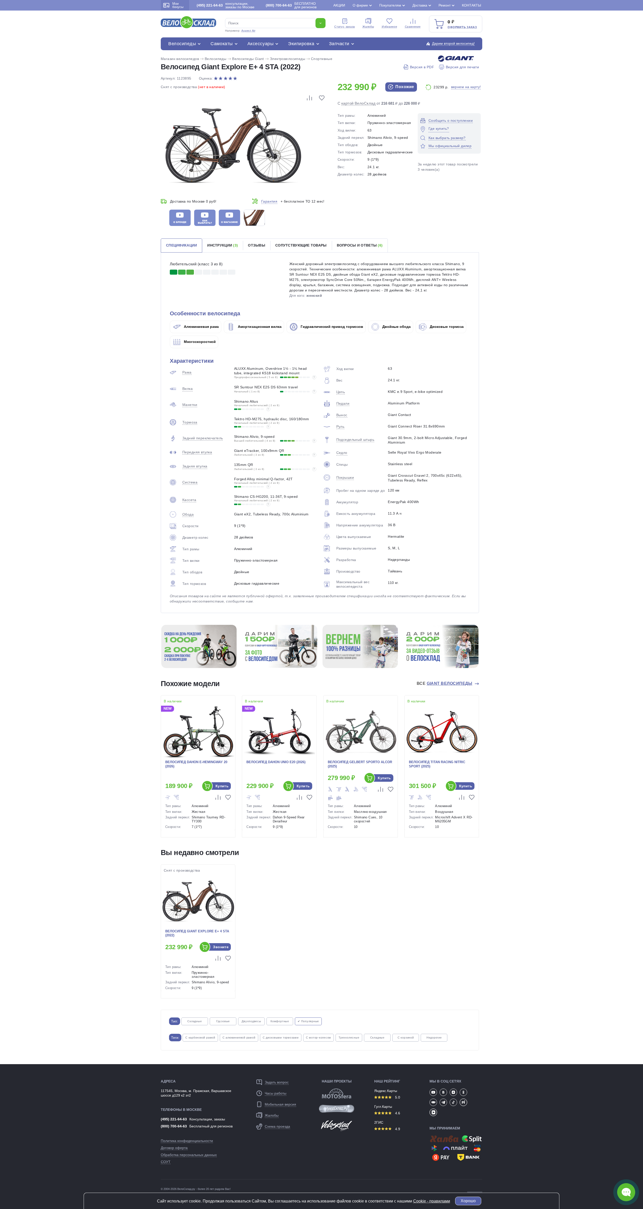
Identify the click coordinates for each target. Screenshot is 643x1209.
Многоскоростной (199, 342)
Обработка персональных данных (189, 1155)
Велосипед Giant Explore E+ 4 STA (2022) (197, 933)
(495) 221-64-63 (174, 1119)
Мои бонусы (177, 5)
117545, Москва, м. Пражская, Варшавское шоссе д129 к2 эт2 (196, 1093)
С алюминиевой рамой (239, 1037)
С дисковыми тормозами (281, 1037)
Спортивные (321, 59)
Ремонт (445, 5)
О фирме (360, 5)
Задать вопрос (277, 1082)
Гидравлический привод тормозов (331, 327)
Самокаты (221, 43)
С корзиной (406, 1037)
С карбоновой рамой (200, 1037)
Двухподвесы (251, 1021)
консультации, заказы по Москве (225, 5)
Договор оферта (174, 1148)
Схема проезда (277, 1126)
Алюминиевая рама (201, 327)
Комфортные (280, 1021)
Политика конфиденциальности (187, 1141)
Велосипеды (182, 43)
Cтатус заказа (344, 26)
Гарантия (269, 201)
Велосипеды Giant (248, 59)
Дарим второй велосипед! (453, 43)
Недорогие (434, 1037)
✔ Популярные (308, 1021)
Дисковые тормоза (446, 327)
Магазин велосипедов (180, 59)
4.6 (397, 1113)
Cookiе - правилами (431, 1201)
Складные (194, 1021)
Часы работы (275, 1093)
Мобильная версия (280, 1104)
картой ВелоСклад (358, 103)
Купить (222, 786)
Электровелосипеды (287, 59)
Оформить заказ (462, 27)
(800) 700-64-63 (174, 1126)
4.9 (397, 1129)
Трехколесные (349, 1037)
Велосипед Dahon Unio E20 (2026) (275, 762)
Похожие (404, 87)
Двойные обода (396, 327)
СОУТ (166, 1162)
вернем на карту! (466, 87)
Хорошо (468, 1201)
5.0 (397, 1097)
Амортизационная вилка (259, 327)
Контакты (471, 5)
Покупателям (390, 5)
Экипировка (301, 43)
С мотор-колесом (318, 1037)
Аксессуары (260, 43)
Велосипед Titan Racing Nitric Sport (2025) (437, 764)
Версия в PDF (422, 67)
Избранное (389, 26)
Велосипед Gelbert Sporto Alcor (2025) (360, 764)
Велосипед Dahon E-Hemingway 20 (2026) (196, 764)
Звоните (221, 947)
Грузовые (223, 1021)
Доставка (419, 5)
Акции (339, 5)
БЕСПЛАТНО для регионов (291, 5)
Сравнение (413, 26)
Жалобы (368, 26)
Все (444, 683)
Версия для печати (462, 67)
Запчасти (339, 43)
